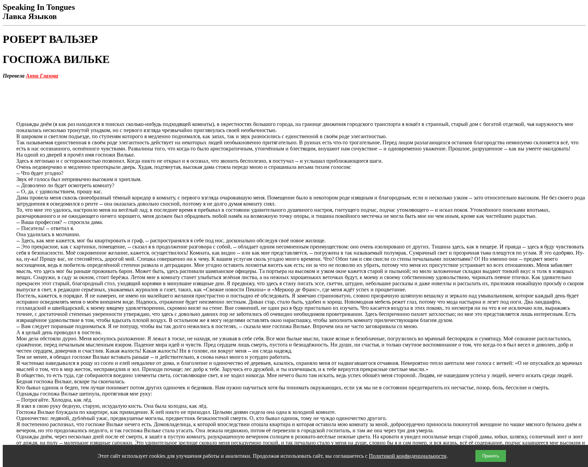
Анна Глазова (42, 76)
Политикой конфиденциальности (407, 456)
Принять (490, 455)
